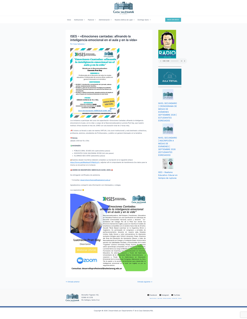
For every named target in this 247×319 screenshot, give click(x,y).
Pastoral (91, 20)
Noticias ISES (174, 298)
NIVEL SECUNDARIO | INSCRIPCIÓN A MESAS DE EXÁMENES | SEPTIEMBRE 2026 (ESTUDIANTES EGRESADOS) (167, 146)
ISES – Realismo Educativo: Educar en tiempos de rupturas (168, 175)
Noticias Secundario (167, 298)
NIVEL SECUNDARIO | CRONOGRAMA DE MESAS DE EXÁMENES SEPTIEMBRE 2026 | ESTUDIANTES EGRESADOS (167, 112)
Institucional (78, 20)
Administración (104, 20)
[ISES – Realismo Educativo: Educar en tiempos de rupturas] (167, 163)
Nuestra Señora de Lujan (124, 20)
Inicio (69, 20)
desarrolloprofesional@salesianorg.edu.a (95, 180)
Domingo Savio (143, 20)
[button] (84, 20)
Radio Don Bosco (153, 298)
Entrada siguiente (145, 281)
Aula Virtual (159, 298)
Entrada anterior (73, 281)
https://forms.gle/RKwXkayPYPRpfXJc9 (84, 162)
